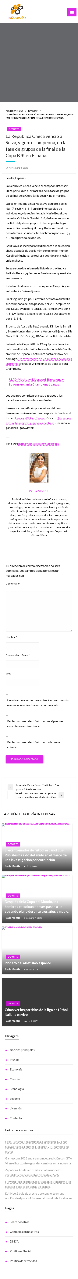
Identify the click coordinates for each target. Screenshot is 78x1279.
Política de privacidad (23, 1261)
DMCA (14, 1241)
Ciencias (15, 1079)
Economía (16, 1069)
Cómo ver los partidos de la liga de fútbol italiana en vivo (36, 1012)
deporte (15, 1098)
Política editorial (20, 1251)
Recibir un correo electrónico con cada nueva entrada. (33, 745)
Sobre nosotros (19, 1222)
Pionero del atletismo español (28, 963)
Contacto (16, 1118)
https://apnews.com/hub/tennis (38, 443)
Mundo (14, 1059)
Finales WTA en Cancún (30, 418)
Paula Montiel (13, 866)
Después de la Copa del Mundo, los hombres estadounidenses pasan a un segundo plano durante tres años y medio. (37, 906)
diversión (16, 1108)
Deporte (32, 111)
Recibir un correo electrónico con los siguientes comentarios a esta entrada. (35, 724)
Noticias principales (22, 1050)
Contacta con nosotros (24, 1231)
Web (8, 673)
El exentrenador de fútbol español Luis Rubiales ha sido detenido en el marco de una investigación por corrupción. (36, 855)
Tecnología (17, 1089)
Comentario (14, 583)
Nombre (11, 637)
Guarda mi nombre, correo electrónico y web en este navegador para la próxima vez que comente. (38, 702)
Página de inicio (14, 111)
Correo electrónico (18, 655)
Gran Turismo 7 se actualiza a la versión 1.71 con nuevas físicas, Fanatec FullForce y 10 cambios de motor (37, 1146)
